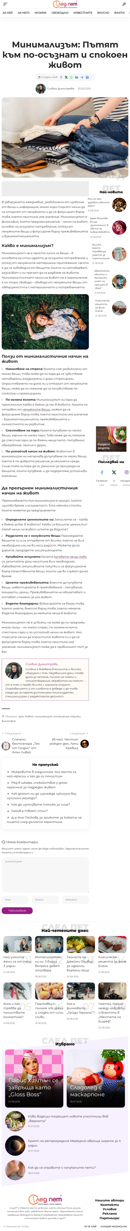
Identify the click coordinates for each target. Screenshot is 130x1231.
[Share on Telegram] (82, 77)
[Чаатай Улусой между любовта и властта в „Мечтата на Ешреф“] (112, 991)
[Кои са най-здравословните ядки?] (119, 205)
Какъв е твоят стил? (29, 811)
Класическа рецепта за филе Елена (112, 961)
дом (21, 716)
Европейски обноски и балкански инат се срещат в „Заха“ (102, 279)
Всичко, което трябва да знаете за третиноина (101, 251)
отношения (61, 716)
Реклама (109, 1213)
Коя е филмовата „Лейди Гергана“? (81, 1008)
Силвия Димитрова (60, 88)
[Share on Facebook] (61, 77)
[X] (114, 477)
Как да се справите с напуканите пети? (62, 1167)
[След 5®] (65, 4)
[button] (6, 4)
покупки (75, 716)
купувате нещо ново (70, 556)
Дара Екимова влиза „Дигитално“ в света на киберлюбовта (100, 225)
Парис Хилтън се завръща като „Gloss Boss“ (33, 1087)
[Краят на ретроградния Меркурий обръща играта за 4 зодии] (15, 1145)
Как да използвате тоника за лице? (40, 804)
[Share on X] (66, 77)
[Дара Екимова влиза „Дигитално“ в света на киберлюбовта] (119, 227)
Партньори (109, 1218)
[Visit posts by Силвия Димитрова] (41, 89)
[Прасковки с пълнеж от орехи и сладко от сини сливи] (49, 991)
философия (9, 721)
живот (29, 716)
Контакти (109, 1205)
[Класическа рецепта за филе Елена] (119, 308)
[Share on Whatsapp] (71, 77)
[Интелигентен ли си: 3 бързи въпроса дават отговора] (49, 944)
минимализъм (43, 716)
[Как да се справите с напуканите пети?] (15, 1170)
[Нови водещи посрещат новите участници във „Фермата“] (15, 1121)
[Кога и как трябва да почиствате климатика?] (17, 991)
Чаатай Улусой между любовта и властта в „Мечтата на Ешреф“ (111, 1012)
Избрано (65, 1044)
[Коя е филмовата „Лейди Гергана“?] (81, 991)
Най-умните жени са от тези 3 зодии (17, 961)
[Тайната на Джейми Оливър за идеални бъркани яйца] (81, 944)
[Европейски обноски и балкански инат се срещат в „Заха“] (119, 282)
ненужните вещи (36, 409)
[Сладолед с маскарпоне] (96, 1078)
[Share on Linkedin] (76, 77)
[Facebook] (101, 477)
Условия (109, 1209)
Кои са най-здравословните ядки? (99, 202)
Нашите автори (109, 1200)
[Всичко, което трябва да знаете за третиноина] (119, 254)
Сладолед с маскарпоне (87, 1091)
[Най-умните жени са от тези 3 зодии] (17, 944)
